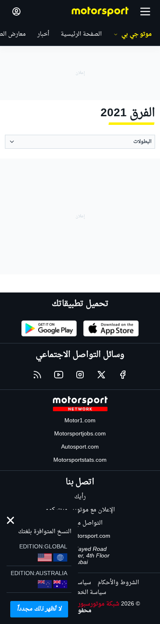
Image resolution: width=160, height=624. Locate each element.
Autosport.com (80, 447)
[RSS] (37, 374)
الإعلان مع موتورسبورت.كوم (80, 510)
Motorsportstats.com (80, 460)
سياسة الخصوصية (83, 592)
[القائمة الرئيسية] (145, 11)
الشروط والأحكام (118, 582)
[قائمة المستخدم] (16, 11)
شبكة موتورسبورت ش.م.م (86, 604)
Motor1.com (80, 420)
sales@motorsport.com (80, 536)
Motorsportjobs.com (80, 434)
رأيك (80, 496)
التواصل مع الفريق (80, 523)
